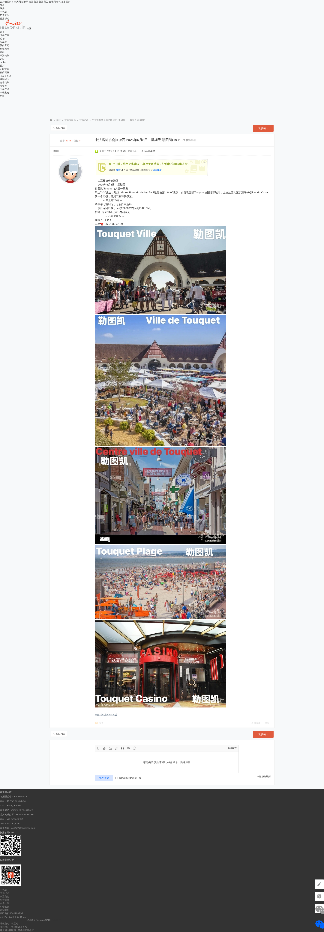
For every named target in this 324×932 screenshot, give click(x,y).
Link (116, 748)
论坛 (2, 38)
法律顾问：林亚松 (9, 923)
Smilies (134, 748)
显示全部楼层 (148, 151)
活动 (2, 52)
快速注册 (157, 169)
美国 (36, 1)
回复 (101, 723)
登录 (2, 5)
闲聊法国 (4, 69)
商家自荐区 (5, 75)
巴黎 (110, 208)
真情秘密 (4, 79)
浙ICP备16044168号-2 (11, 913)
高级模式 (232, 748)
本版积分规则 (264, 776)
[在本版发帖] (319, 884)
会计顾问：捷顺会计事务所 (13, 927)
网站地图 (4, 910)
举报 (267, 723)
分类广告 (4, 35)
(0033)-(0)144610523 (22, 810)
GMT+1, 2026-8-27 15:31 (13, 916)
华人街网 (51, 120)
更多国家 (65, 1)
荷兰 (46, 1)
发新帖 (262, 128)
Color (104, 748)
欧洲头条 (4, 55)
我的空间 (4, 45)
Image (110, 748)
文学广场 (4, 89)
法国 (207, 192)
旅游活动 (84, 120)
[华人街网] (13, 28)
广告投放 (4, 906)
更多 (2, 96)
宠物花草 (4, 82)
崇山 (56, 150)
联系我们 (4, 896)
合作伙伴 (4, 903)
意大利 (17, 1)
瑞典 (58, 1)
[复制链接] (191, 140)
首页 (2, 32)
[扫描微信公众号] (319, 896)
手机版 (3, 12)
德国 (31, 1)
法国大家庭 (70, 120)
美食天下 (4, 86)
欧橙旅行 (4, 48)
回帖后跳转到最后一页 (130, 778)
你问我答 (4, 72)
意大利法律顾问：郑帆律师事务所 (17, 930)
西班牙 (24, 1)
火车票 (3, 42)
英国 (41, 1)
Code (128, 748)
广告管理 (4, 15)
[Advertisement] (162, 106)
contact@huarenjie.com (23, 828)
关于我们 (4, 893)
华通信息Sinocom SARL (39, 920)
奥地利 (52, 1)
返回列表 (60, 127)
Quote (122, 748)
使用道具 (255, 723)
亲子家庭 (4, 92)
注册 (2, 8)
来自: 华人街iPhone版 (106, 714)
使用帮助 (4, 18)
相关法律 (4, 900)
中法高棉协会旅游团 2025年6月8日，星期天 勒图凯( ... (119, 120)
